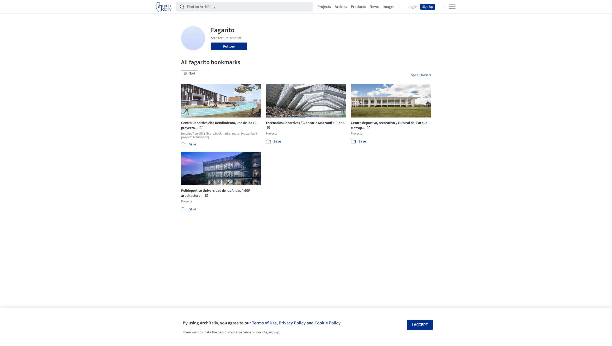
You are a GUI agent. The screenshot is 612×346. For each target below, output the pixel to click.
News (374, 6)
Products (358, 6)
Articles (341, 6)
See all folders (421, 75)
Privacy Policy (292, 323)
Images (388, 6)
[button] (189, 73)
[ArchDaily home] (163, 7)
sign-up (274, 332)
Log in (412, 6)
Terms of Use (264, 323)
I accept (420, 325)
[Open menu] (452, 7)
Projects (324, 6)
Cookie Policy (327, 323)
